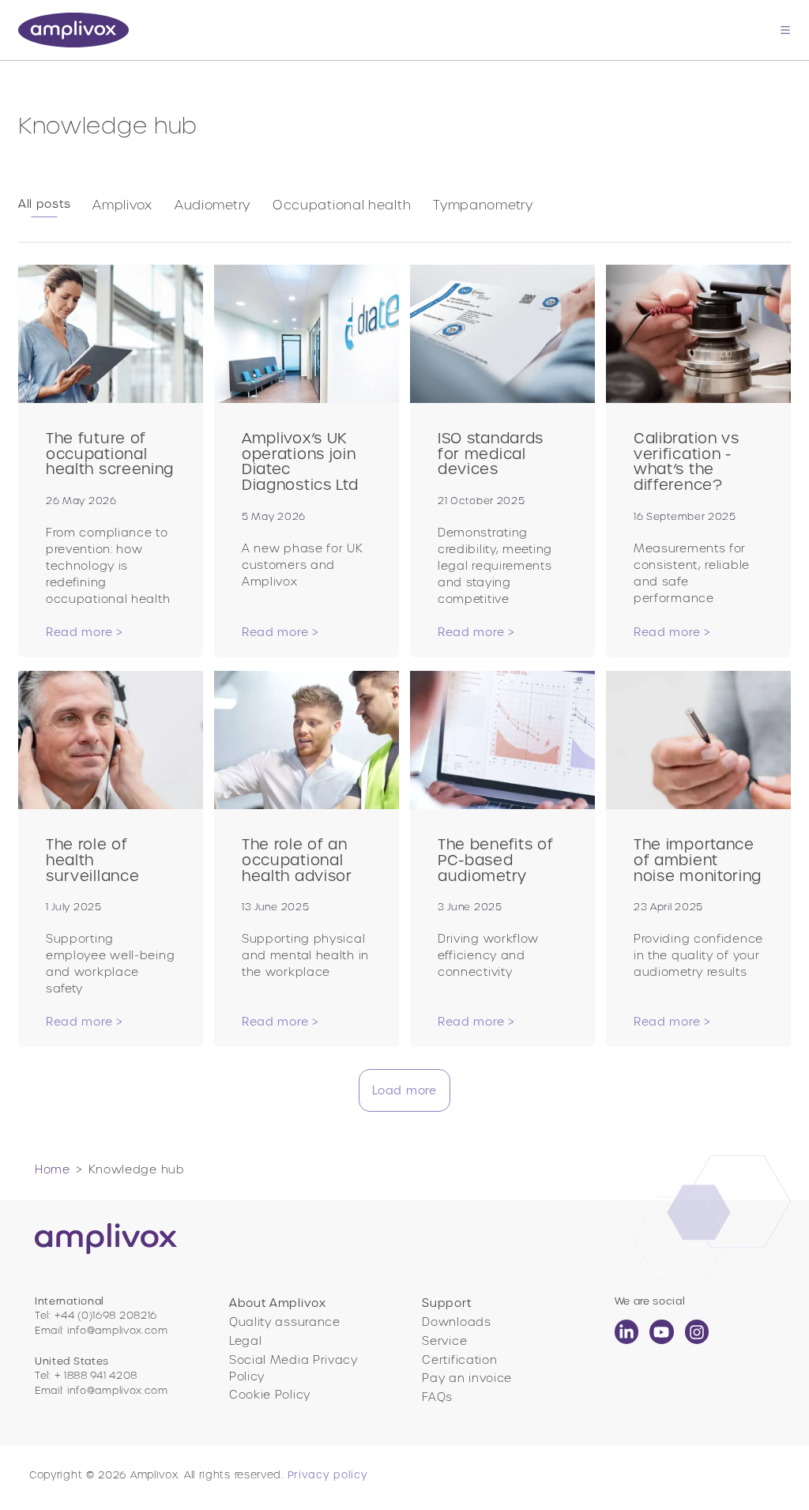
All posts (44, 204)
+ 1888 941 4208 (96, 1375)
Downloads (456, 1322)
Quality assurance (285, 1322)
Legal (245, 1341)
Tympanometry (482, 205)
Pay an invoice (467, 1378)
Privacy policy (328, 1475)
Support (446, 1303)
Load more (404, 1090)
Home (52, 1169)
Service (444, 1341)
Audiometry (212, 205)
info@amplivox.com (117, 1330)
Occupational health (342, 205)
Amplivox (122, 205)
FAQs (437, 1397)
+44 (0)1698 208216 (106, 1315)
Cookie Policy (269, 1395)
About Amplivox (277, 1303)
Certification (459, 1360)
